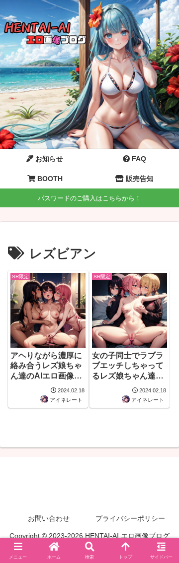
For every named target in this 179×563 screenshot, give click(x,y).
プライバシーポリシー (130, 518)
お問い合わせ (49, 518)
